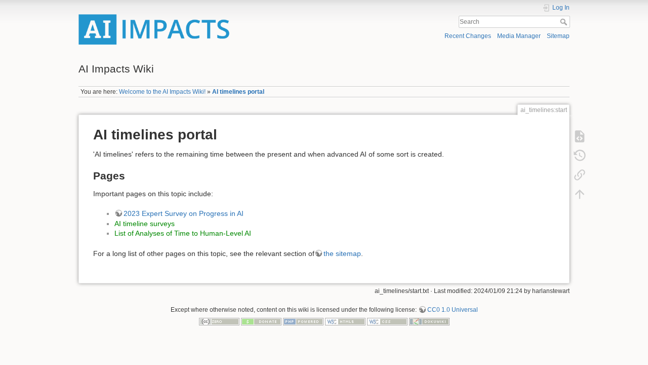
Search (565, 21)
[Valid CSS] (387, 321)
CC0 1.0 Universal (452, 309)
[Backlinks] (579, 174)
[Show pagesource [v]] (579, 135)
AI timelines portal (238, 91)
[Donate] (261, 321)
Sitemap (558, 36)
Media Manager (519, 36)
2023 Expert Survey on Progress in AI (184, 213)
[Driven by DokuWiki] (429, 321)
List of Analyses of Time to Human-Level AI (182, 233)
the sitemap (342, 253)
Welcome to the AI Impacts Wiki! (162, 91)
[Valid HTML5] (345, 321)
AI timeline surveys (144, 224)
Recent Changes (467, 36)
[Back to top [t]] (579, 193)
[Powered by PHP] (303, 321)
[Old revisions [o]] (579, 155)
